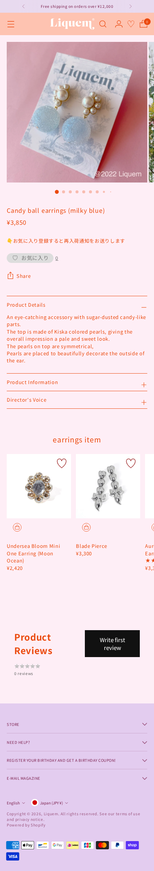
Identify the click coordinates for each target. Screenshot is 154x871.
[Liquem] (72, 24)
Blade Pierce (91, 545)
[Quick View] (17, 527)
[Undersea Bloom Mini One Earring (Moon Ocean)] (39, 486)
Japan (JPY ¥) (51, 803)
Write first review (112, 643)
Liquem (51, 813)
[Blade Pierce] (108, 486)
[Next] (130, 6)
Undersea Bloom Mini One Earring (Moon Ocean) (33, 553)
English (13, 803)
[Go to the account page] (118, 24)
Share (23, 275)
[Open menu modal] (10, 24)
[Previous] (23, 6)
